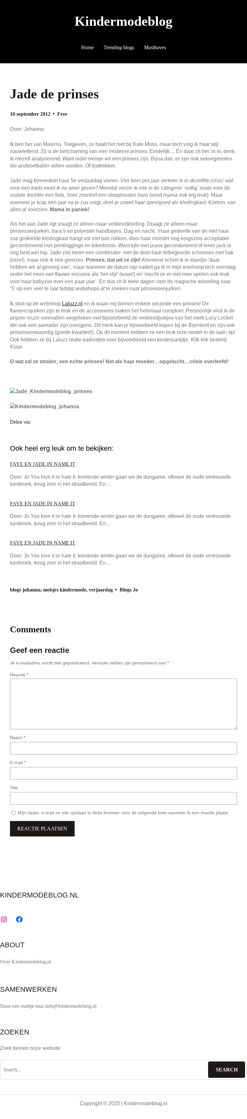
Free (62, 114)
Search (227, 1069)
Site (14, 787)
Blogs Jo (129, 589)
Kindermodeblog (123, 21)
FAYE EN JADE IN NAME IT (42, 464)
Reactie (19, 674)
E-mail (18, 762)
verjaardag (101, 589)
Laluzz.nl (72, 303)
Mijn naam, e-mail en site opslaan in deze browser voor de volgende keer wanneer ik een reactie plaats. (123, 812)
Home (87, 47)
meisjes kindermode (64, 589)
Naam (17, 737)
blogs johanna (25, 589)
